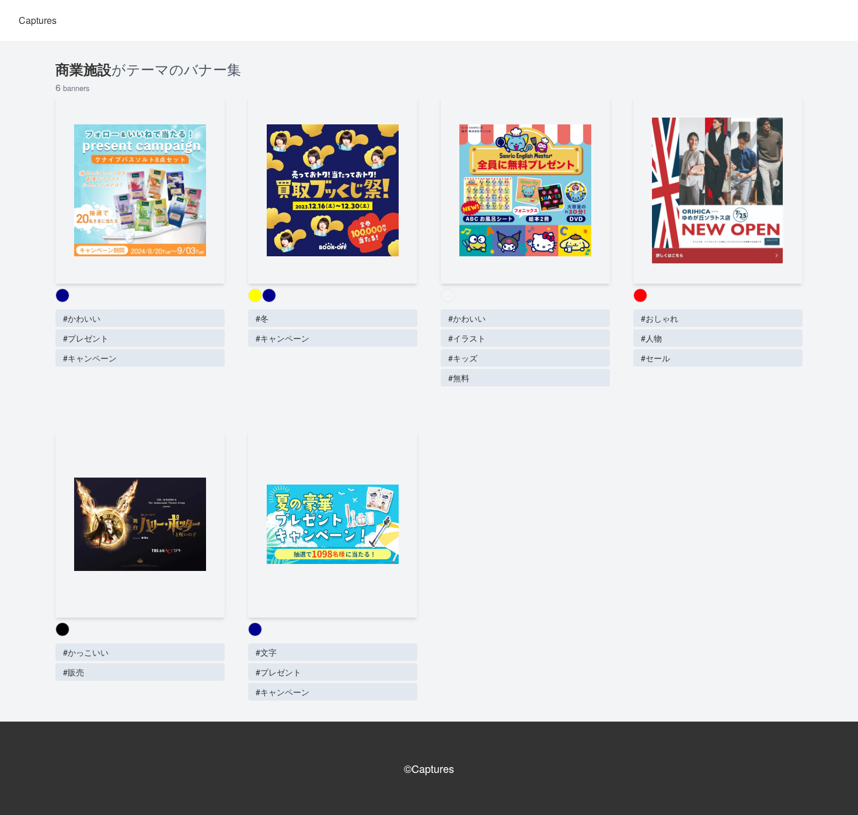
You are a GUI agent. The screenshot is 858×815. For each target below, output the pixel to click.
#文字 (266, 652)
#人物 (651, 338)
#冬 (262, 318)
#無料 (458, 378)
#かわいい (81, 318)
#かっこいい (86, 652)
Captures (38, 20)
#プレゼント (86, 338)
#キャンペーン (90, 358)
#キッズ (462, 358)
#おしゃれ (659, 318)
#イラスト (467, 338)
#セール (655, 358)
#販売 (73, 672)
